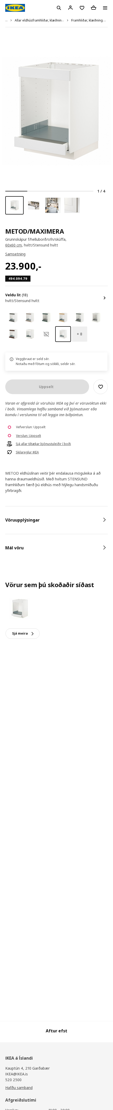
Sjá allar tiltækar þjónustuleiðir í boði (43, 444)
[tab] (56, 520)
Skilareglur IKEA (27, 452)
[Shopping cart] (93, 7)
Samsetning (15, 253)
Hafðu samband (19, 1087)
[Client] (70, 7)
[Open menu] (105, 8)
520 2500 (13, 1079)
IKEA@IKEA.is (16, 1073)
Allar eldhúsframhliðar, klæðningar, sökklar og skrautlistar (58, 20)
